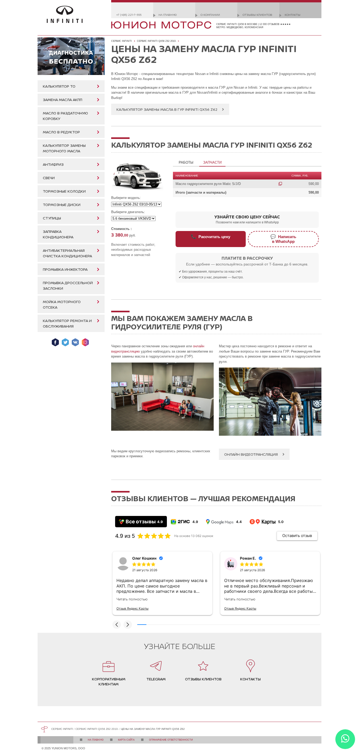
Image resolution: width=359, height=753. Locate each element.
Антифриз (53, 164)
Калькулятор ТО (59, 86)
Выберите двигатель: (128, 212)
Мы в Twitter (65, 342)
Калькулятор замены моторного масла (64, 148)
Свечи (49, 177)
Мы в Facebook (55, 342)
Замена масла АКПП (62, 99)
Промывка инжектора (65, 269)
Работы (186, 162)
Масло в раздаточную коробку (65, 116)
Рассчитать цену (210, 236)
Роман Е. (248, 558)
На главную (167, 15)
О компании (210, 15)
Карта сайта (126, 740)
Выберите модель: (126, 198)
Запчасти (212, 162)
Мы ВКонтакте (75, 342)
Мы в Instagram (85, 342)
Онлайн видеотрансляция (251, 454)
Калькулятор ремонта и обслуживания (67, 323)
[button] (116, 624)
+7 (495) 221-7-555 (128, 15)
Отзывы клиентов (257, 15)
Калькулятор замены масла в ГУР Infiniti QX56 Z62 (166, 109)
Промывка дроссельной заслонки (68, 285)
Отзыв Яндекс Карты (132, 608)
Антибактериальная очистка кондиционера (67, 253)
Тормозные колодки (64, 191)
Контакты (292, 15)
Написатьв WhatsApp (283, 239)
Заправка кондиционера (58, 234)
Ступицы (52, 217)
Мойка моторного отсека (62, 304)
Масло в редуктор (61, 131)
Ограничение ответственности (171, 740)
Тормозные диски (61, 204)
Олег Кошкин (144, 558)
